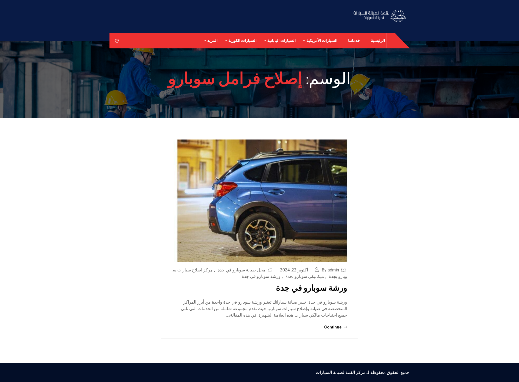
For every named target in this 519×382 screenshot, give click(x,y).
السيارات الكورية (242, 40)
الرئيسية (378, 40)
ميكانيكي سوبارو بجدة (304, 276)
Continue (333, 327)
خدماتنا (354, 40)
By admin (330, 270)
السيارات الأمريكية (322, 40)
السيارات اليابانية (281, 40)
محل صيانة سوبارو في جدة (241, 270)
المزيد (212, 40)
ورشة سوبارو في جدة (261, 276)
